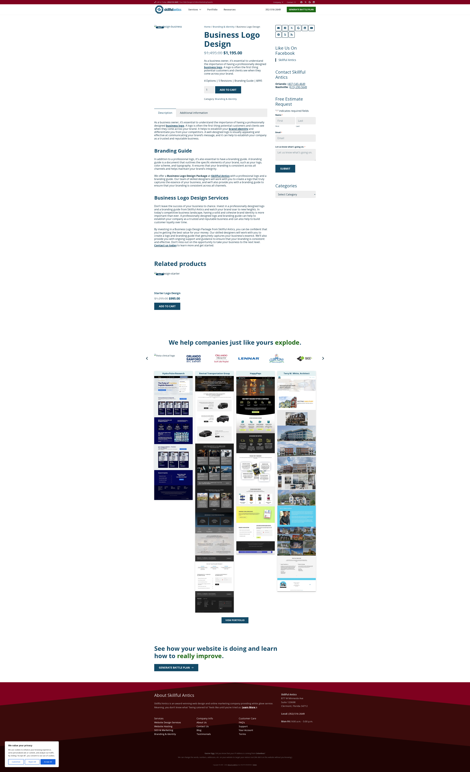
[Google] (310, 2)
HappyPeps (255, 373)
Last (298, 126)
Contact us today (165, 245)
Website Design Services (167, 722)
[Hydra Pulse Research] (173, 377)
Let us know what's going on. (290, 147)
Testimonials (204, 734)
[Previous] (147, 358)
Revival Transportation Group (214, 373)
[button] (192, 30)
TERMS (255, 765)
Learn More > (249, 707)
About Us (202, 722)
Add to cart (228, 89)
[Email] (278, 28)
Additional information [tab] (194, 112)
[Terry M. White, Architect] (296, 377)
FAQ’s (242, 722)
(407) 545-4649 (296, 84)
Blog (199, 730)
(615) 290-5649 (298, 87)
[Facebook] (301, 2)
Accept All (48, 762)
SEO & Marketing (163, 730)
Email (278, 132)
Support (243, 726)
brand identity (238, 129)
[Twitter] (305, 2)
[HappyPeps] (255, 377)
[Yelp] (285, 35)
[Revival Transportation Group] (214, 377)
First (277, 126)
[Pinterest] (278, 35)
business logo (213, 67)
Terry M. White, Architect (297, 373)
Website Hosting (163, 726)
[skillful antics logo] (168, 9)
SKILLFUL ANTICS (233, 765)
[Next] (322, 358)
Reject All (32, 762)
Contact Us (203, 726)
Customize (16, 762)
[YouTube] (311, 28)
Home (207, 26)
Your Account (246, 730)
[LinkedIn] (314, 2)
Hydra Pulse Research (173, 373)
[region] (32, 754)
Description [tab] (165, 112)
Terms (242, 734)
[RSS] (292, 35)
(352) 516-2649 (296, 713)
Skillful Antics (220, 176)
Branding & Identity (223, 26)
